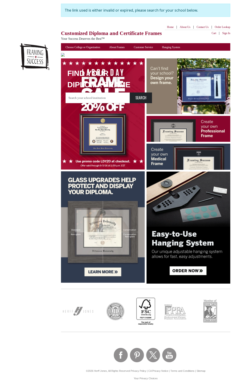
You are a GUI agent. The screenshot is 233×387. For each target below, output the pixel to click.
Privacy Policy (138, 371)
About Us (185, 27)
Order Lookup (222, 27)
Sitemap (201, 371)
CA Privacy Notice (158, 371)
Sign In (226, 33)
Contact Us (203, 27)
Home (170, 27)
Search (140, 97)
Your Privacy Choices (146, 378)
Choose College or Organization (83, 47)
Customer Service (143, 47)
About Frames (117, 47)
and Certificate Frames (111, 33)
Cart (214, 33)
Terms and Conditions (182, 371)
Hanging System (171, 47)
